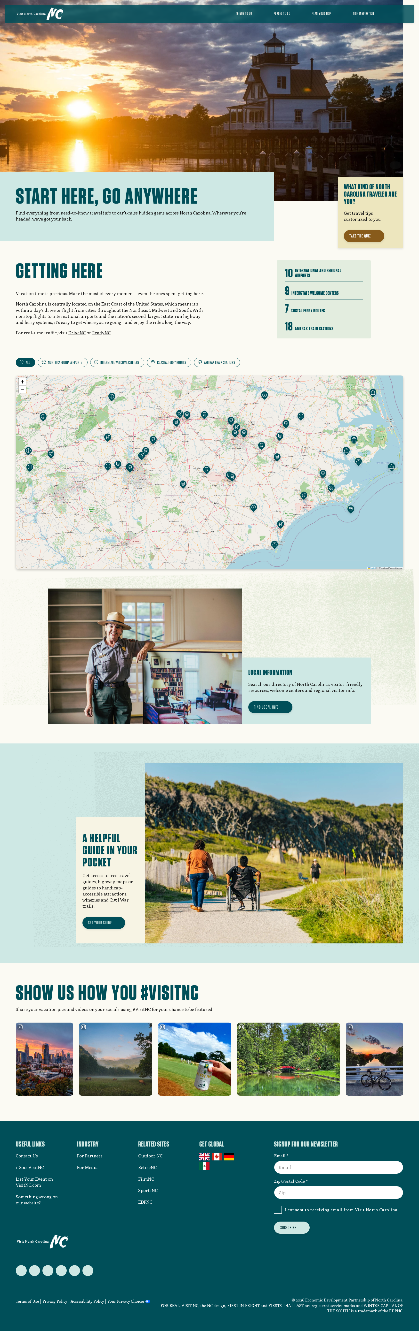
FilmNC (146, 1179)
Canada (217, 1157)
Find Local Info (266, 707)
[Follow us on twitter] (21, 1270)
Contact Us (27, 1156)
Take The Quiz (360, 235)
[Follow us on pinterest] (61, 1270)
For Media (87, 1167)
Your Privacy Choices (126, 1301)
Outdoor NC (150, 1156)
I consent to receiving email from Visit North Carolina (341, 1209)
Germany (229, 1157)
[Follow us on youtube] (74, 1270)
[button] (180, 415)
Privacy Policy (54, 1301)
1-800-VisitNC (30, 1167)
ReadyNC (101, 333)
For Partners (90, 1156)
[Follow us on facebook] (34, 1270)
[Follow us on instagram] (47, 1270)
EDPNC (145, 1202)
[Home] (40, 14)
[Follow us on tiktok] (87, 1270)
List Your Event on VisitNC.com (34, 1182)
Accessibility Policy (87, 1301)
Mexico (204, 1166)
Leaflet (373, 567)
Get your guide (100, 922)
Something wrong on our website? (37, 1200)
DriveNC (77, 333)
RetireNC (147, 1167)
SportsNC (148, 1190)
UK (204, 1157)
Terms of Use (27, 1301)
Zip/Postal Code (289, 1181)
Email (280, 1155)
